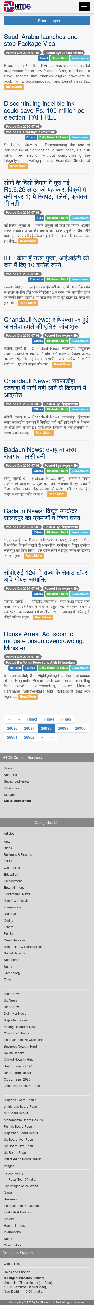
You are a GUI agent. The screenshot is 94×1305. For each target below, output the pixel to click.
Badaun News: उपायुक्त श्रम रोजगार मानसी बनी (40, 452)
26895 (66, 719)
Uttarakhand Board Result (22, 1159)
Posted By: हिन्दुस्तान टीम (61, 335)
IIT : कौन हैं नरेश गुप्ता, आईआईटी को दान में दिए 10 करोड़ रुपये (46, 261)
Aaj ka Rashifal (14, 1052)
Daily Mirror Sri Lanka (53, 137)
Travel (44, 58)
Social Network (14, 953)
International (13, 907)
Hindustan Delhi (57, 218)
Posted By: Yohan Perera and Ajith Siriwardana (40, 662)
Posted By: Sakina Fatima (63, 52)
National (15, 668)
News (8, 1192)
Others (30, 137)
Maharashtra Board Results (23, 1119)
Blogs (8, 848)
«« (9, 719)
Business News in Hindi (21, 1046)
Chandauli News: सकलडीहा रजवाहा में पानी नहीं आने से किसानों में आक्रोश (45, 387)
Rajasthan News (15, 1020)
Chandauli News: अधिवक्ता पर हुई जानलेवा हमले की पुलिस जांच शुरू (46, 322)
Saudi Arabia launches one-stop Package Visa (42, 40)
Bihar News (12, 1006)
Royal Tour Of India (22, 1179)
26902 (29, 737)
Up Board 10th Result (19, 1139)
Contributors (12, 1245)
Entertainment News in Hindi (24, 1039)
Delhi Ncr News (15, 1013)
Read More (14, 87)
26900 (80, 728)
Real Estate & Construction (23, 946)
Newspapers (80, 58)
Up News (10, 1000)
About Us (10, 774)
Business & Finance (18, 854)
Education (36, 279)
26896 (12, 728)
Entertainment (14, 887)
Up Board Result (15, 1152)
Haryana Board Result (20, 1100)
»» (52, 737)
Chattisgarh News (16, 1033)
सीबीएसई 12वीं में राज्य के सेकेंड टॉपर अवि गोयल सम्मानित (45, 575)
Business (10, 1199)
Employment (13, 881)
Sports (8, 966)
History (9, 1219)
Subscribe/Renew (16, 781)
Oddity (8, 920)
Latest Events (13, 1174)
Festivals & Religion (18, 1212)
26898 (46, 728)
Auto (40, 218)
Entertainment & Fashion (21, 1205)
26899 (63, 728)
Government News (17, 894)
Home (8, 768)
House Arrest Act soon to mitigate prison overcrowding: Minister (44, 640)
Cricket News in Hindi (19, 1059)
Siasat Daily (60, 58)
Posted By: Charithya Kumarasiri (30, 132)
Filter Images (48, 20)
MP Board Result (16, 1113)
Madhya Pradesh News (20, 1026)
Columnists (12, 867)
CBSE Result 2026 (17, 1079)
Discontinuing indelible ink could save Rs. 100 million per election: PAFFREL (45, 109)
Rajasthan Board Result (21, 1132)
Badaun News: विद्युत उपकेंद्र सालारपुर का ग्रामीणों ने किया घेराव (42, 514)
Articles (9, 833)
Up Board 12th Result (19, 1146)
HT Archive (12, 788)
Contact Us (12, 1263)
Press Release (14, 940)
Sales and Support (17, 1271)
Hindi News (12, 993)
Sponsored (12, 959)
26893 (32, 719)
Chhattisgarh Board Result (23, 1085)
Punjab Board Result (18, 1126)
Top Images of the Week (21, 1186)
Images (9, 1165)
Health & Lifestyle (16, 900)
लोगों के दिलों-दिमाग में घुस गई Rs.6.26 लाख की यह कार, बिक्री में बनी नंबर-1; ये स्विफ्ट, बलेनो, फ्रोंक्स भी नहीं (45, 192)
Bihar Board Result (17, 1072)
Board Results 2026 (18, 1066)
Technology (12, 973)
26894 (49, 719)
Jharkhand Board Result (21, 1106)
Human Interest (15, 1225)
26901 (12, 737)
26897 (29, 728)
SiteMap (10, 794)
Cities (8, 861)
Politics (30, 668)
